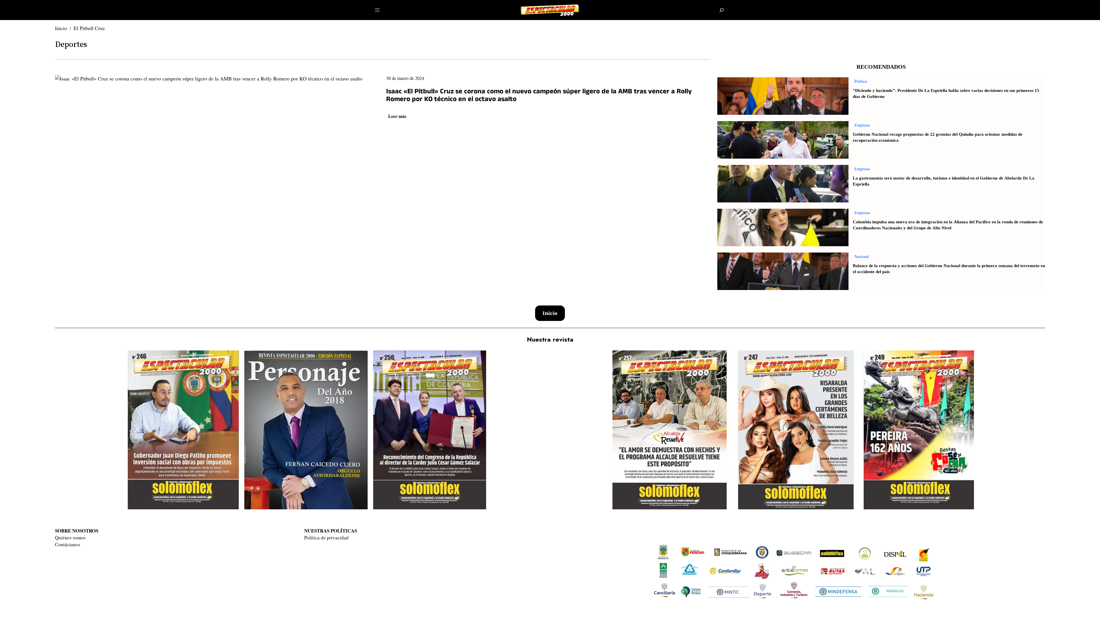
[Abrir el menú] (377, 10)
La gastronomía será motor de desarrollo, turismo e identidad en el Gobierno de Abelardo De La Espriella (943, 181)
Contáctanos (67, 544)
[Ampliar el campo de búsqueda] (722, 10)
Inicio (61, 28)
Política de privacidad (326, 537)
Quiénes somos (70, 537)
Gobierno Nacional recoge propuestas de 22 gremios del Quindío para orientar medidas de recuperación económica (937, 137)
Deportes (71, 44)
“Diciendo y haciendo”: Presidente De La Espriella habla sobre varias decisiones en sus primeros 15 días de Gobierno (946, 93)
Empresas (862, 125)
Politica (861, 81)
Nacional (862, 256)
